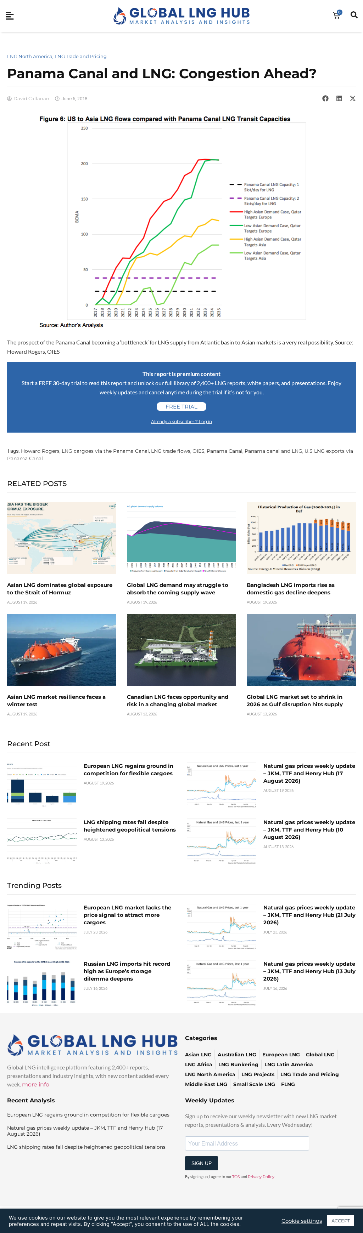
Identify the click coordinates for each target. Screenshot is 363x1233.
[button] (325, 98)
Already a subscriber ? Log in (181, 421)
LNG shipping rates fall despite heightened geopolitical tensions (86, 1147)
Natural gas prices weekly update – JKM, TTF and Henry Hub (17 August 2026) (309, 773)
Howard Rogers (40, 451)
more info (35, 1084)
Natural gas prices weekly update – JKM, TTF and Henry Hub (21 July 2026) (309, 915)
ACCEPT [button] (340, 1220)
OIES (198, 451)
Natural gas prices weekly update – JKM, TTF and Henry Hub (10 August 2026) (309, 829)
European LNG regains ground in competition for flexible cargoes (88, 1115)
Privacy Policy (261, 1176)
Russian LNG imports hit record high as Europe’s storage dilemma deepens (127, 971)
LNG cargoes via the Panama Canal (105, 451)
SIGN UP (201, 1163)
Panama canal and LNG (273, 451)
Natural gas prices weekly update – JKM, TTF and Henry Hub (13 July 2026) (309, 971)
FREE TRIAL (181, 406)
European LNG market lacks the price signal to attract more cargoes (127, 915)
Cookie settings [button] (301, 1221)
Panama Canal (224, 451)
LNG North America (29, 56)
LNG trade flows (170, 451)
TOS (236, 1176)
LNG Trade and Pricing (81, 56)
